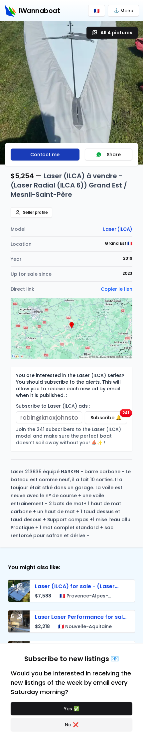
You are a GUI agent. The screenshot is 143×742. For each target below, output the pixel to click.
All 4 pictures (116, 32)
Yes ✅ (71, 708)
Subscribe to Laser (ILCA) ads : (53, 406)
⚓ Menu (123, 10)
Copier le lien (116, 289)
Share (114, 154)
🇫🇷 (96, 10)
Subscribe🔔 (108, 416)
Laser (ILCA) (117, 229)
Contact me (45, 154)
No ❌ (71, 724)
